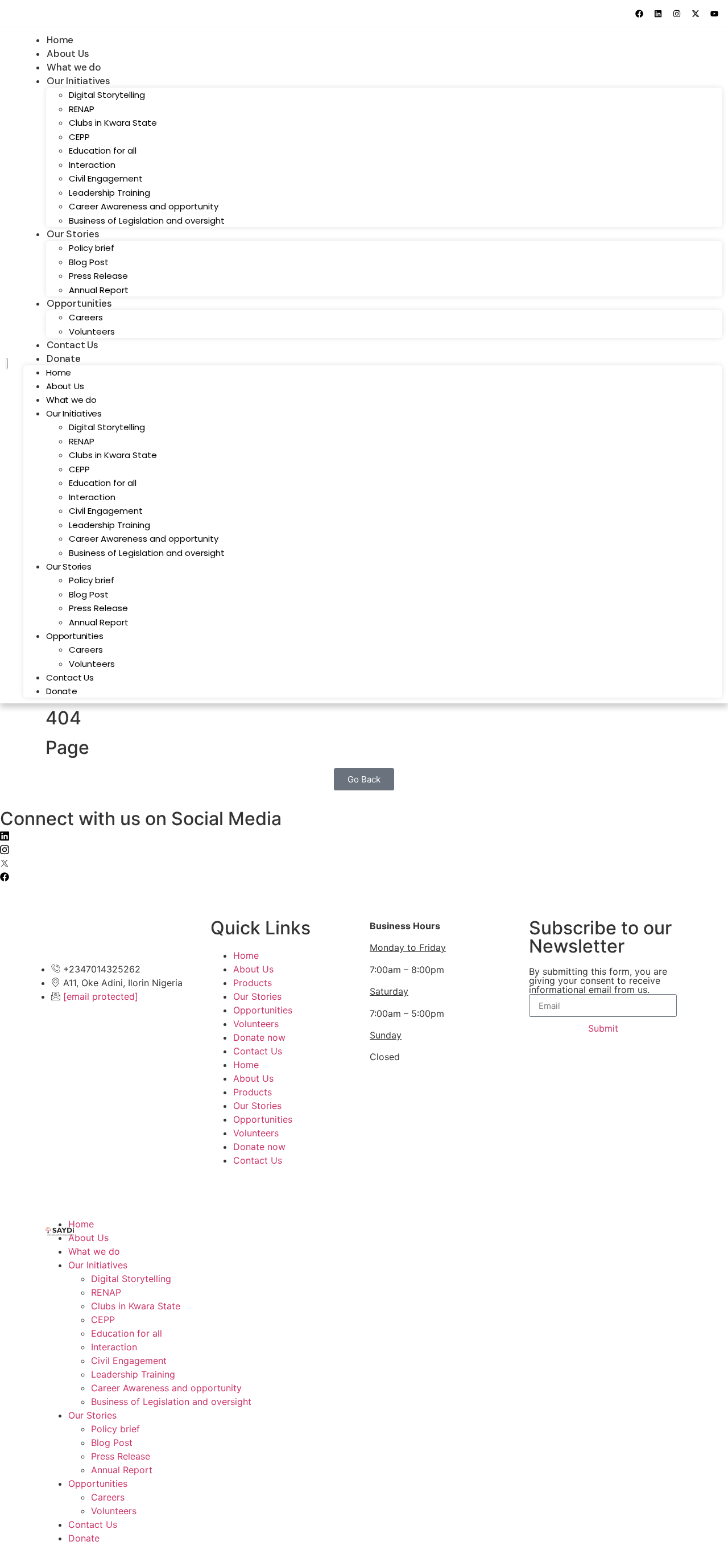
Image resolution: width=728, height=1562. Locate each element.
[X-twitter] (696, 14)
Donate (64, 358)
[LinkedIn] (364, 835)
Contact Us (72, 345)
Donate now (259, 1037)
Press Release (98, 276)
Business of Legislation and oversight (147, 220)
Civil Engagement (106, 178)
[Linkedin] (658, 14)
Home (60, 40)
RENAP (81, 109)
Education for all (102, 150)
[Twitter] (364, 862)
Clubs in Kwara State (113, 123)
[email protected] (100, 996)
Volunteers (92, 331)
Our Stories (73, 234)
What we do (74, 67)
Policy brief (91, 248)
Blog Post (89, 262)
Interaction (92, 165)
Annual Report (99, 290)
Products (252, 982)
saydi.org (115, 1191)
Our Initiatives (78, 81)
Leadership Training (109, 193)
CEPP (79, 137)
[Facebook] (639, 14)
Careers (86, 317)
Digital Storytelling (107, 95)
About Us (68, 53)
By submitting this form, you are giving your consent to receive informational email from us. (598, 980)
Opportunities (79, 303)
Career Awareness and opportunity (143, 206)
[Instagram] (677, 14)
